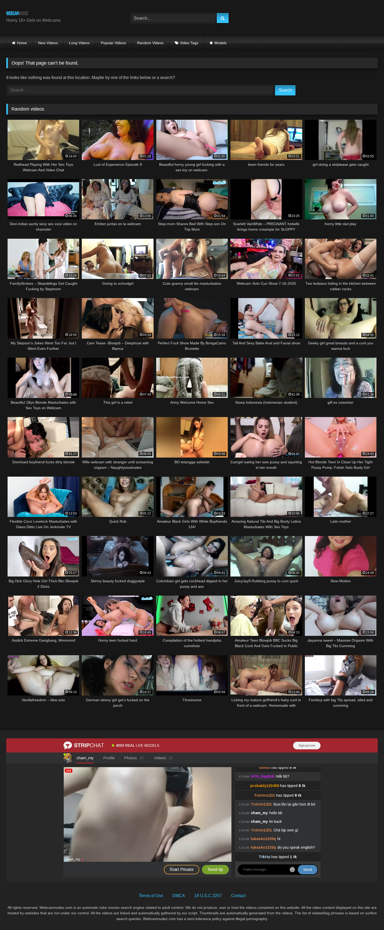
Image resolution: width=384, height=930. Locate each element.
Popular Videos (113, 43)
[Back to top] (368, 914)
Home (22, 43)
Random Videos (150, 43)
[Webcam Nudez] (17, 14)
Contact (238, 895)
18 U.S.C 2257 (208, 895)
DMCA (178, 895)
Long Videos (79, 43)
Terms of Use (151, 895)
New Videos (48, 43)
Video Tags (189, 43)
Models (220, 43)
